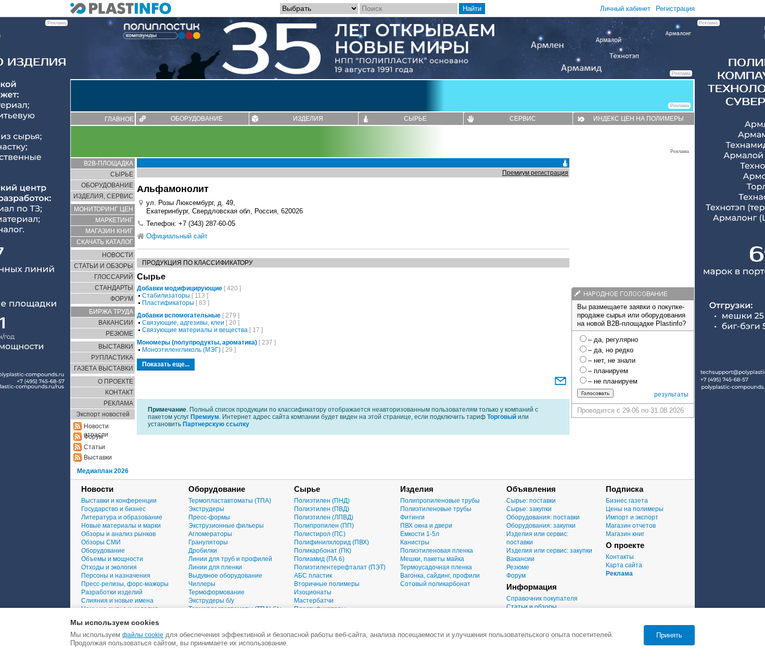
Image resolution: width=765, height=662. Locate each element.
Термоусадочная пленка (436, 567)
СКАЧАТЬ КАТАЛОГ (104, 242)
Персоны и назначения (115, 575)
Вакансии (520, 559)
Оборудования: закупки (541, 525)
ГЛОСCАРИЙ (113, 277)
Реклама (619, 573)
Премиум (204, 417)
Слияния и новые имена (117, 600)
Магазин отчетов (631, 525)
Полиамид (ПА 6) (319, 559)
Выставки (98, 457)
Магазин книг (625, 534)
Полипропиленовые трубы (440, 500)
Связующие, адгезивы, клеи (183, 322)
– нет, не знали (611, 360)
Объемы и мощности (112, 559)
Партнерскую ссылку (216, 424)
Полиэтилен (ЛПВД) (323, 517)
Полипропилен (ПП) (324, 525)
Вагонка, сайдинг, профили (440, 575)
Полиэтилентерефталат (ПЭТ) (340, 567)
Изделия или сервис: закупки (549, 550)
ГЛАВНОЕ (119, 119)
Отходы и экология (109, 567)
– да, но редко (610, 350)
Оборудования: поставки (543, 517)
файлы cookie (142, 635)
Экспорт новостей (103, 414)
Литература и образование (121, 517)
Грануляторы (208, 542)
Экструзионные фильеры (226, 525)
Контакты (620, 557)
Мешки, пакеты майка (432, 559)
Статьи (94, 447)
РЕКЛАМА (118, 403)
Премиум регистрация (535, 172)
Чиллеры (201, 584)
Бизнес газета (627, 500)
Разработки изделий (112, 592)
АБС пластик (313, 575)
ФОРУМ (121, 298)
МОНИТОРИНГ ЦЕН (103, 209)
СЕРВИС (522, 118)
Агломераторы (210, 534)
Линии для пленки (215, 567)
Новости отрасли (96, 426)
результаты (671, 394)
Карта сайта (624, 565)
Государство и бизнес (113, 509)
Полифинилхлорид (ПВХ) (331, 542)
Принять (669, 635)
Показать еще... (165, 364)
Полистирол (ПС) (320, 534)
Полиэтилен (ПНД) (322, 500)
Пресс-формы (209, 517)
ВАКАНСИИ (115, 322)
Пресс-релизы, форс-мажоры (125, 584)
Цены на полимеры (635, 509)
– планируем (608, 371)
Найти (472, 8)
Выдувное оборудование (225, 575)
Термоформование (216, 592)
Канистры (414, 542)
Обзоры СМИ (101, 542)
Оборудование (103, 550)
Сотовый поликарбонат (435, 584)
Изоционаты (313, 592)
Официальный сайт (177, 236)
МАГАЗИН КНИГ (109, 231)
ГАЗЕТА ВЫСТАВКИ (103, 368)
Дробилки (202, 550)
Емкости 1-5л (419, 534)
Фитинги (412, 517)
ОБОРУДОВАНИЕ (197, 118)
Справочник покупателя (542, 598)
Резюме (517, 567)
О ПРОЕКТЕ (115, 381)
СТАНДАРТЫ (114, 287)
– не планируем (613, 381)
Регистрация (675, 8)
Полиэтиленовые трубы (435, 509)
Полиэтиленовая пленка (436, 550)
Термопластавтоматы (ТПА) (229, 500)
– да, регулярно (613, 339)
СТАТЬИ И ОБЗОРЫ (103, 266)
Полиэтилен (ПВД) (321, 509)
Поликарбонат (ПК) (322, 550)
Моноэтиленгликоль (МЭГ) (181, 349)
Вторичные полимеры (327, 584)
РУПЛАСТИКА (112, 357)
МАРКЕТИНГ (114, 220)
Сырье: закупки (529, 509)
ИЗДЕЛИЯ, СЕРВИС (103, 196)
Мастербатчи (314, 600)
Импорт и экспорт (632, 517)
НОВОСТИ (117, 255)
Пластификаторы (168, 303)
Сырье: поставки (531, 500)
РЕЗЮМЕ (119, 333)
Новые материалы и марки (121, 525)
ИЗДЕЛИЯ (308, 118)
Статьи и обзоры (531, 606)
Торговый (501, 417)
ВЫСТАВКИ (115, 346)
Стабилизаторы (166, 295)
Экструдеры (206, 509)
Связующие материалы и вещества (195, 330)
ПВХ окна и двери (426, 525)
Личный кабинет (625, 8)
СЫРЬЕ (415, 118)
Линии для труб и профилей (230, 559)
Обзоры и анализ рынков (118, 534)
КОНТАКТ (119, 392)
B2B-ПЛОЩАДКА (108, 163)
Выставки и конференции (119, 500)
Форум (516, 575)
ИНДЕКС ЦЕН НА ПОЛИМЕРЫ (638, 118)
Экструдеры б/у (211, 600)
